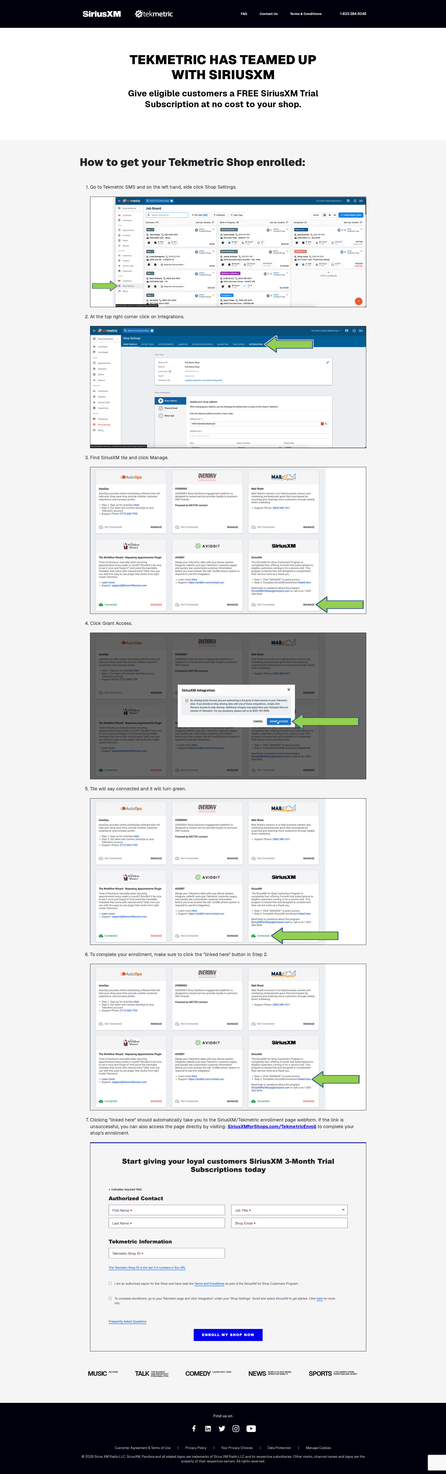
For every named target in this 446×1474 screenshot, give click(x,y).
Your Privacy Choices (237, 1448)
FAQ (244, 14)
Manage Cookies (318, 1448)
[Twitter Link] (222, 1430)
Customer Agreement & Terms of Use (143, 1448)
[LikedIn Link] (208, 1430)
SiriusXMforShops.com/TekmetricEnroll (272, 1126)
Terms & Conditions (306, 14)
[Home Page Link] (103, 14)
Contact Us (269, 14)
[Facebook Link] (194, 1430)
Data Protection (279, 1448)
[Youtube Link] (251, 1430)
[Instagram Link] (236, 1430)
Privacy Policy (195, 1448)
